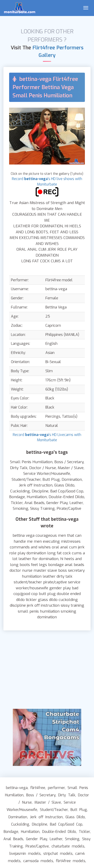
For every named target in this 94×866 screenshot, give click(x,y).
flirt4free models (70, 860)
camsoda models (38, 860)
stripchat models (58, 853)
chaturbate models (68, 846)
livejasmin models (25, 853)
